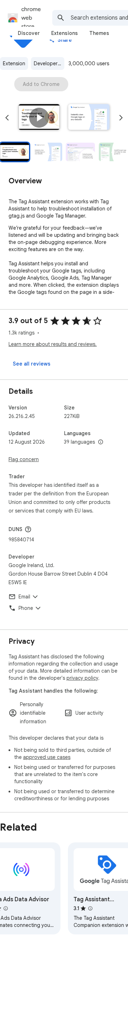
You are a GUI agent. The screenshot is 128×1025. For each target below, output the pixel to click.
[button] (39, 117)
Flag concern (24, 459)
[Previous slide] (7, 118)
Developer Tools (49, 63)
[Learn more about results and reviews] (28, 529)
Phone (25, 608)
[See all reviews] (32, 363)
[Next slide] (121, 118)
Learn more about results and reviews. (53, 344)
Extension (14, 63)
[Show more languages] (100, 442)
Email (24, 596)
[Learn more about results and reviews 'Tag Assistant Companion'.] (90, 908)
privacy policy (82, 678)
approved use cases (46, 757)
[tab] (29, 33)
